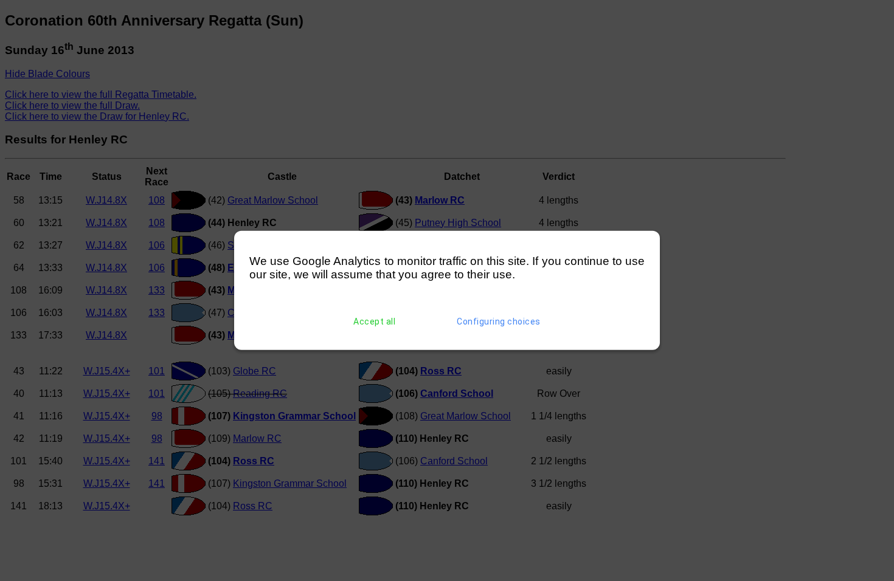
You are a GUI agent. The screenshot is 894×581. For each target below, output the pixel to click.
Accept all (374, 321)
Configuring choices (499, 321)
